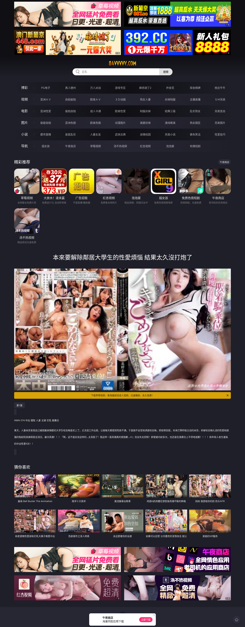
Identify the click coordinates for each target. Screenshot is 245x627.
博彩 (24, 87)
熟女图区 (195, 123)
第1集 (19, 405)
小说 (24, 134)
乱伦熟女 (195, 111)
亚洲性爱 (45, 111)
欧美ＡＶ (95, 99)
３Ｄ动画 (120, 99)
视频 (24, 99)
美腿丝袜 (145, 123)
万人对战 (95, 88)
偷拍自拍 (70, 111)
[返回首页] (236, 620)
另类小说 (170, 134)
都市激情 (45, 134)
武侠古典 (120, 134)
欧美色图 (95, 123)
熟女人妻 (145, 99)
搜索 (165, 72)
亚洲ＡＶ (45, 99)
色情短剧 (195, 146)
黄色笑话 (195, 134)
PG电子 (45, 88)
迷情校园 (145, 134)
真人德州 (70, 88)
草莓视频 (95, 146)
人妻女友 (95, 134)
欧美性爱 (120, 111)
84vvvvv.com (122, 63)
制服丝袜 (145, 111)
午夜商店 (70, 146)
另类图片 (220, 123)
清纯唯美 (170, 123)
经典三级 (170, 111)
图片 (24, 122)
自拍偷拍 (70, 99)
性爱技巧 (220, 134)
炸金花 (170, 88)
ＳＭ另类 (220, 99)
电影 (24, 111)
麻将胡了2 (145, 88)
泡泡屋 (170, 146)
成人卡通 (95, 111)
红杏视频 (145, 146)
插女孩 (46, 146)
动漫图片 (120, 123)
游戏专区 (120, 88)
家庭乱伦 (70, 134)
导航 (24, 146)
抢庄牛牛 (220, 88)
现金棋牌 (195, 88)
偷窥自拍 (45, 123)
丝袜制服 (170, 99)
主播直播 (195, 99)
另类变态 (220, 111)
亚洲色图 (70, 123)
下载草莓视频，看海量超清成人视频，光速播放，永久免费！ (122, 395)
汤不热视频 (120, 146)
